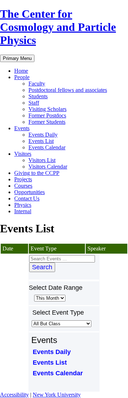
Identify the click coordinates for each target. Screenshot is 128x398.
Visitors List (41, 160)
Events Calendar (46, 147)
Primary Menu (17, 58)
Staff (33, 103)
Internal (22, 211)
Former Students (46, 122)
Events (22, 128)
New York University (57, 395)
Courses (23, 186)
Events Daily (43, 135)
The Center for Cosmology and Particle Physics (58, 26)
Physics (22, 205)
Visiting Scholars (47, 109)
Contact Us (26, 198)
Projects (23, 179)
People (22, 77)
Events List (41, 141)
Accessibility (14, 395)
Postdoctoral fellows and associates (67, 90)
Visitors (22, 154)
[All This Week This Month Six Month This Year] (49, 298)
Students (38, 96)
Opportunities (29, 192)
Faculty (36, 84)
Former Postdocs (47, 115)
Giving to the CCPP (36, 173)
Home (21, 71)
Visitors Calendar (47, 167)
